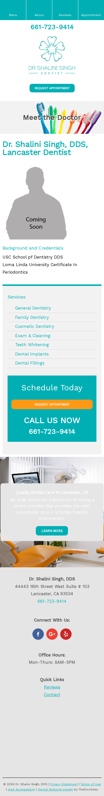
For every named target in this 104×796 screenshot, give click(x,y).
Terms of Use (91, 784)
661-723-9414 (52, 27)
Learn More (52, 530)
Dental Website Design (55, 789)
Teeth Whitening (32, 344)
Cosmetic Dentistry (34, 326)
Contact (52, 694)
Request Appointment (52, 88)
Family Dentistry (32, 317)
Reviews (52, 687)
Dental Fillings (29, 362)
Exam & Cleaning (32, 335)
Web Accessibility (21, 789)
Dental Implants (32, 353)
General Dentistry (33, 308)
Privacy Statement (64, 784)
